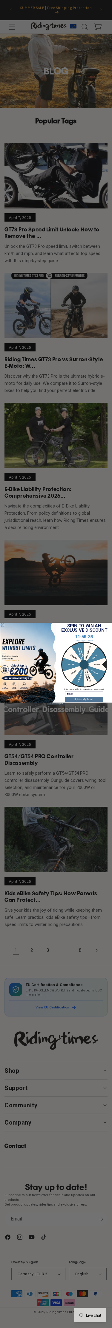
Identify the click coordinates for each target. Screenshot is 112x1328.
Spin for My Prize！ (84, 699)
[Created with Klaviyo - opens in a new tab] (56, 704)
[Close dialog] (2, 625)
